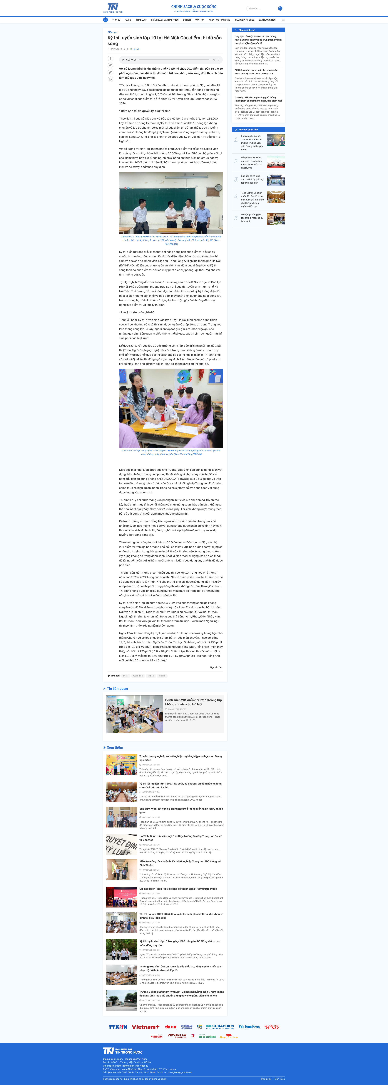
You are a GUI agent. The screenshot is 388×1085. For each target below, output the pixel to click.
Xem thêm (115, 747)
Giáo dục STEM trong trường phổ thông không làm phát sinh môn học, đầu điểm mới (258, 99)
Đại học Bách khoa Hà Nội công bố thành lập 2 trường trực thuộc (178, 888)
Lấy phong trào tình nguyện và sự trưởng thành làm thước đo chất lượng (252, 162)
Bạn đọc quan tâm (248, 129)
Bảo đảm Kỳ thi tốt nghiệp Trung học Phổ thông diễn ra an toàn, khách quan (181, 810)
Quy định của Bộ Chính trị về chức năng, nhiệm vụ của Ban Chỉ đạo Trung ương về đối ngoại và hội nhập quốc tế (258, 40)
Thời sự (116, 19)
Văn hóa (199, 19)
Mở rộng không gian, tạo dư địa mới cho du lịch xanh (252, 218)
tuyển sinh (138, 675)
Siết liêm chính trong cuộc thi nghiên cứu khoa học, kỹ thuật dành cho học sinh (256, 72)
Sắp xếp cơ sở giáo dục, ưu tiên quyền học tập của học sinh (252, 179)
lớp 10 (151, 675)
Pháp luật (141, 19)
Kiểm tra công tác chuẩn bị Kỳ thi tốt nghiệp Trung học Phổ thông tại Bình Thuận (180, 863)
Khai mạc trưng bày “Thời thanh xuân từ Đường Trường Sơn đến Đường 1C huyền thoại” (252, 142)
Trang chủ (266, 1079)
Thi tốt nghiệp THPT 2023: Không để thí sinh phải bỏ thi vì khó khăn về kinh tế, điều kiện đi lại (181, 915)
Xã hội (128, 19)
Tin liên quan (117, 688)
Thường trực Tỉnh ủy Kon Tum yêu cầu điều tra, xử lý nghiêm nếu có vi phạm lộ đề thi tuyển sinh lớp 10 (180, 968)
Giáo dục (112, 32)
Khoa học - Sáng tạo (219, 19)
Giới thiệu (280, 1079)
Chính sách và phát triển (165, 19)
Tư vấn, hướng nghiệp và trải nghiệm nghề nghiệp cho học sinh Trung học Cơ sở (180, 758)
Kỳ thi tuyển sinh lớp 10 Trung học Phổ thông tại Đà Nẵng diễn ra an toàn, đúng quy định (179, 943)
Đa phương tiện (267, 19)
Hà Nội (136, 49)
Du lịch (187, 19)
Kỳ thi (125, 675)
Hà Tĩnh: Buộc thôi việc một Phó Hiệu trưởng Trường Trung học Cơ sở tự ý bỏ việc (180, 837)
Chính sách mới (247, 29)
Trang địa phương (244, 19)
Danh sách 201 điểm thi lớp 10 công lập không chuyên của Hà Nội (193, 702)
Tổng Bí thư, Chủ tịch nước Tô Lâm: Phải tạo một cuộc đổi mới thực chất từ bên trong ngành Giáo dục (252, 199)
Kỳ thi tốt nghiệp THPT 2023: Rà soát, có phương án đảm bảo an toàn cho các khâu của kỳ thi (180, 785)
